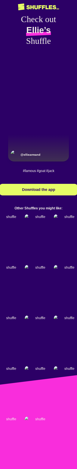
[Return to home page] (38, 7)
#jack (50, 171)
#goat (41, 171)
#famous (29, 171)
